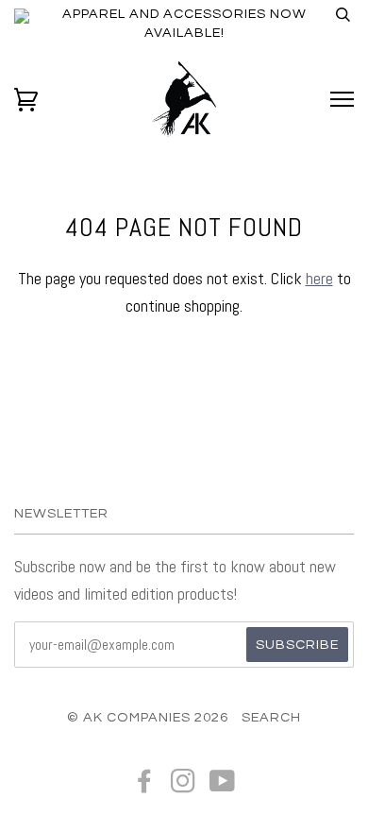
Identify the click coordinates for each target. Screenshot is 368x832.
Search (271, 717)
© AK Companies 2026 (147, 717)
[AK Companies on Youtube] (222, 786)
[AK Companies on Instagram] (183, 786)
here (319, 278)
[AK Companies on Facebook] (145, 786)
